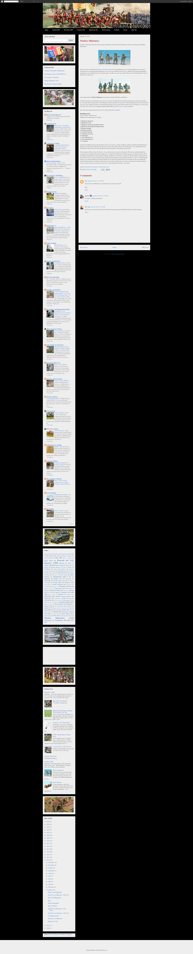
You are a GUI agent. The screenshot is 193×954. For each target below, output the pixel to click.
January (50, 890)
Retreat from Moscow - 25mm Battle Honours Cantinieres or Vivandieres (62, 229)
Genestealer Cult (70, 584)
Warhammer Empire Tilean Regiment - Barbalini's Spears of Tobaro (62, 348)
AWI (56, 558)
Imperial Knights (55, 590)
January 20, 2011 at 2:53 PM (95, 181)
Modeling (47, 596)
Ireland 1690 (56, 30)
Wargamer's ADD (49, 692)
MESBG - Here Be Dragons (62, 447)
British (46, 567)
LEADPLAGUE (51, 124)
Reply (86, 190)
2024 (48, 824)
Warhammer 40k (60, 620)
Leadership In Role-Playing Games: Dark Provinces (61, 146)
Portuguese (48, 602)
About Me (134, 30)
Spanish (58, 610)
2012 (48, 857)
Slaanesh (64, 608)
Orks (72, 598)
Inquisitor (65, 590)
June (49, 879)
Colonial (53, 571)
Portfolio (116, 30)
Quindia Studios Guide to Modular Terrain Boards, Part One (62, 711)
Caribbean (47, 569)
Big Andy (87, 207)
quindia (87, 196)
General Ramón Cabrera (53, 398)
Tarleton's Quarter (52, 397)
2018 (48, 841)
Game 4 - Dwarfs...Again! (61, 510)
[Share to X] (105, 170)
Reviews (54, 606)
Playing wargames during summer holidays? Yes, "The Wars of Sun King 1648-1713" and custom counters (62, 294)
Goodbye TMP (48, 762)
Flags (45, 580)
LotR (72, 592)
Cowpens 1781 (81, 30)
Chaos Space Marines (60, 569)
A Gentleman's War (63, 554)
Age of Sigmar (48, 558)
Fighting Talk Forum (103, 69)
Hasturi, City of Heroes (60, 364)
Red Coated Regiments (54, 898)
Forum (125, 30)
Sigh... (50, 900)
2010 (48, 925)
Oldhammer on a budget (54, 445)
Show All (72, 524)
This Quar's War (55, 614)
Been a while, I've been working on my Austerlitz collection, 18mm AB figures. (62, 482)
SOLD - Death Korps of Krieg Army (61, 735)
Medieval (69, 594)
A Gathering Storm (53, 916)
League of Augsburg (123, 106)
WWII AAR (57, 193)
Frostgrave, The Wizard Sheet (61, 723)
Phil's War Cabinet (52, 429)
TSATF (63, 614)
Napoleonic (47, 598)
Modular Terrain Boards (63, 596)
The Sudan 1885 (68, 30)
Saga (70, 606)
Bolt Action (69, 565)
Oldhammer (66, 598)
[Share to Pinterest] (109, 170)
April (50, 884)
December (51, 862)
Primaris (55, 602)
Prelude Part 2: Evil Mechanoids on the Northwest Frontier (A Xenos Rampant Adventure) (62, 313)
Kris (48, 279)
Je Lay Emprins (51, 493)
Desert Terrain (63, 575)
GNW (47, 586)
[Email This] (102, 170)
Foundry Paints (61, 580)
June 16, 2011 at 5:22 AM (98, 207)
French (48, 582)
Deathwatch (54, 575)
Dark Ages (61, 573)
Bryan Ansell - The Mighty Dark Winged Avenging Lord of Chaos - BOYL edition (62, 127)
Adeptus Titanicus (67, 556)
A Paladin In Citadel (53, 143)
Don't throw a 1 (51, 225)
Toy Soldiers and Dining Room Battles (58, 309)
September (51, 871)
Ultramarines (62, 616)
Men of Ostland (52, 906)
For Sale (53, 580)
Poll (73, 600)
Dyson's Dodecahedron (53, 161)
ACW (58, 556)
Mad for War (51, 594)
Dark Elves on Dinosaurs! (55, 918)
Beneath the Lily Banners (91, 167)
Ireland (72, 590)
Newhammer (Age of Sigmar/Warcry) (55, 74)
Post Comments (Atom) (118, 254)
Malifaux (61, 594)
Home (46, 30)
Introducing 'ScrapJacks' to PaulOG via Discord (61, 463)
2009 (48, 928)
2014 (48, 852)
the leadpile (50, 509)
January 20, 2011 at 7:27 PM (100, 196)
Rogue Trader (63, 606)
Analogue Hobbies (52, 461)
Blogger (105, 950)
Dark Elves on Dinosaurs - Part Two (58, 913)
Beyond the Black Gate (53, 363)
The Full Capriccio (59, 430)
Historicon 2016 (60, 588)
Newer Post (83, 247)
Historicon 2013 (48, 588)
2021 (48, 832)
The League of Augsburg (51, 77)
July (49, 876)
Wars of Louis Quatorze (54, 115)
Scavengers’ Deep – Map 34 (54, 163)
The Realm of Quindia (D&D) (53, 84)
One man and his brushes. (54, 379)
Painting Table (57, 600)
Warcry (70, 616)
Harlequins (54, 586)
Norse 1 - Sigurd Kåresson (61, 177)
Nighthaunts (57, 598)
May (49, 881)
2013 (48, 854)
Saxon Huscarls (57, 782)
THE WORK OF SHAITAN (55, 345)
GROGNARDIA (51, 243)
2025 (48, 822)
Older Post (145, 247)
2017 (48, 843)
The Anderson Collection (54, 479)
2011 (48, 860)
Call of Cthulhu (67, 567)
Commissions (62, 571)
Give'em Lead (51, 411)
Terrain (55, 612)
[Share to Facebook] (107, 170)
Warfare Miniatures (104, 167)
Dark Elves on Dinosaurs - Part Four (58, 895)
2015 (48, 849)
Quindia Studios (65, 602)
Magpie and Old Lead (53, 261)
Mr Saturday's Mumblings (55, 175)
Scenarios (47, 608)
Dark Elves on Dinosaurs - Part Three (57, 909)
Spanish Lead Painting (53, 290)
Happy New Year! (53, 921)
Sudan (64, 610)
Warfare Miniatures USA (51, 81)
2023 (48, 827)
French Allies (57, 582)
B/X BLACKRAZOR (53, 277)
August (50, 873)
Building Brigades (55, 567)
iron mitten (50, 208)
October (50, 868)
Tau (50, 612)
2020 (48, 835)
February (51, 887)
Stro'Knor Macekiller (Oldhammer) (54, 71)
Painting (48, 600)
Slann (70, 608)
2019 (48, 838)
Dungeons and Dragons (51, 579)
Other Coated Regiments (55, 892)
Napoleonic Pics (93, 30)
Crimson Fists (52, 573)
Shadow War (56, 608)
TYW (54, 616)
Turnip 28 (71, 614)
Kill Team (49, 592)
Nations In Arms (52, 192)
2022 (48, 830)
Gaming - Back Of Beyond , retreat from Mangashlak (61, 381)
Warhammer (47, 620)
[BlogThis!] (103, 170)
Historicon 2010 (64, 586)
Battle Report (48, 561)
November (51, 865)
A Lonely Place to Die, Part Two (62, 747)
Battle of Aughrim (67, 558)
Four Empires (70, 580)
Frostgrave (68, 582)
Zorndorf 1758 (51, 116)
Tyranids (48, 616)
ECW (63, 579)
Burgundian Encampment (61, 494)
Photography (66, 600)
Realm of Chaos (48, 604)
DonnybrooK (57, 576)
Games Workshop (58, 584)
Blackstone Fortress (57, 565)
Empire (69, 579)
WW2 (72, 620)
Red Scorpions (106, 30)
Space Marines (48, 610)
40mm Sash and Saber (50, 554)
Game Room (47, 584)
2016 (48, 846)
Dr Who (69, 577)
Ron (86, 181)
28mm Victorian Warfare (54, 329)
